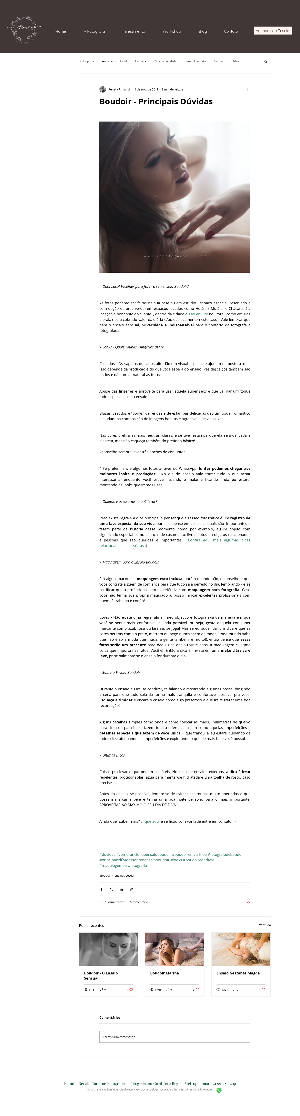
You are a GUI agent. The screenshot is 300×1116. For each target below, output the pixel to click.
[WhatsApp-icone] (219, 1090)
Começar (141, 61)
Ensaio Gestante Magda (238, 973)
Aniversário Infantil (114, 61)
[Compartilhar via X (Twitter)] (111, 889)
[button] (266, 61)
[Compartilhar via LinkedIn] (121, 889)
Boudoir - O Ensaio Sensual (101, 976)
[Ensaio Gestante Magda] (241, 949)
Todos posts (86, 61)
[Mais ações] (248, 89)
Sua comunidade (166, 61)
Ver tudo (265, 925)
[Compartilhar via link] (131, 889)
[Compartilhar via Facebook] (101, 889)
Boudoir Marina (164, 973)
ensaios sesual (124, 875)
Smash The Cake (195, 61)
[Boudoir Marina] (174, 949)
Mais (236, 61)
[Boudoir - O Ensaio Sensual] (108, 949)
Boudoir (219, 61)
